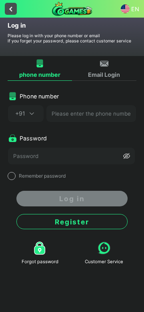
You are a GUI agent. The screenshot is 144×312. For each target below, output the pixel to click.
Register (72, 222)
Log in (72, 198)
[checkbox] (72, 176)
